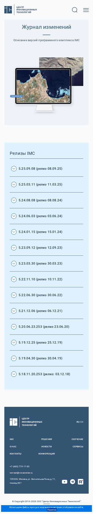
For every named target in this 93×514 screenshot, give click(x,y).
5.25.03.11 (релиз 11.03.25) (40, 184)
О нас (13, 446)
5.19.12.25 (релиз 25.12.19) (40, 342)
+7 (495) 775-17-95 (20, 466)
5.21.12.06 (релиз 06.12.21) (40, 311)
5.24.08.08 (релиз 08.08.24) (40, 200)
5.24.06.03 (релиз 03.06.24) (40, 216)
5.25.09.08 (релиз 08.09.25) (40, 169)
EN (81, 422)
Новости (46, 446)
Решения (46, 439)
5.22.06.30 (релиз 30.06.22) (40, 295)
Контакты (16, 454)
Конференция (46, 454)
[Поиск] (75, 10)
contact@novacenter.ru (21, 473)
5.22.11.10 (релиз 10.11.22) (40, 279)
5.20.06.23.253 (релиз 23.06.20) (44, 327)
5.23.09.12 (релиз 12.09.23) (40, 248)
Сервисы (78, 446)
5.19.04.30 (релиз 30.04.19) (40, 358)
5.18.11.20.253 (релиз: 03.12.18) (44, 374)
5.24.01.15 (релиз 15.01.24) (40, 232)
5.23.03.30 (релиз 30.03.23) (40, 263)
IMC (12, 439)
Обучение (77, 439)
